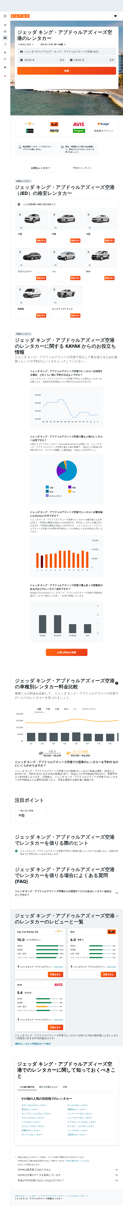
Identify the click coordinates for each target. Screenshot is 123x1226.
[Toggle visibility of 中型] (72, 487)
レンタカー (32, 1196)
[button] (5, 16)
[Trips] (5, 67)
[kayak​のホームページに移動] (20, 16)
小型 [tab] (39, 709)
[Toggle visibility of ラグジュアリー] (54, 495)
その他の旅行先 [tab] (27, 1087)
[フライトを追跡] (5, 59)
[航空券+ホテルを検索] (5, 44)
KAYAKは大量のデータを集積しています (39, 1174)
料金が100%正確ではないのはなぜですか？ (41, 1180)
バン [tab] (75, 709)
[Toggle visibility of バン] (72, 491)
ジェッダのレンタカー (77, 1196)
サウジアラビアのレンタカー (52, 1196)
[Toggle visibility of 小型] (49, 487)
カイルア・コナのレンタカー (81, 1126)
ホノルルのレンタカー (77, 1105)
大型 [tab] (57, 709)
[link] (66, 652)
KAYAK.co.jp (19, 1196)
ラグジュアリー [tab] (89, 709)
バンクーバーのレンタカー (80, 1113)
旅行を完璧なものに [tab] (48, 1087)
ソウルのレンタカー (31, 1122)
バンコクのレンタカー (77, 1130)
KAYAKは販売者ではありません (34, 1169)
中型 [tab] (48, 709)
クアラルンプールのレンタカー (82, 1122)
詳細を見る (41, 240)
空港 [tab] (65, 1087)
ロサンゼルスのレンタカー (34, 1105)
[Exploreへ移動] (5, 53)
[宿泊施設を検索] (5, 31)
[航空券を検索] (5, 25)
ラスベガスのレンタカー (33, 1117)
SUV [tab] (66, 709)
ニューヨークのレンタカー (80, 1117)
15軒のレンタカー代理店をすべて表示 (33, 1043)
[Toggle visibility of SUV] (49, 491)
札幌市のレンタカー (31, 1130)
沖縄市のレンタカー (76, 1109)
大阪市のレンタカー (76, 1134)
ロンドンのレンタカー (32, 1134)
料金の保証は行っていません (78, 1161)
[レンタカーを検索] (5, 38)
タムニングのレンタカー (33, 1126)
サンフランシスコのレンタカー (36, 1113)
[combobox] (26, 44)
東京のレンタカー (30, 1109)
